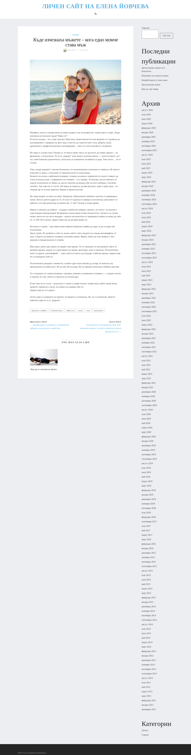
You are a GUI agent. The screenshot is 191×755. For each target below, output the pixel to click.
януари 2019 (147, 495)
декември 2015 (149, 553)
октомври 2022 (149, 307)
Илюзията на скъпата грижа (155, 75)
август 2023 (147, 262)
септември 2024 (149, 204)
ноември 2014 (148, 611)
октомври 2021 (149, 347)
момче (80, 310)
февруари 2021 (149, 383)
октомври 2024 (149, 199)
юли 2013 (146, 682)
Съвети (145, 735)
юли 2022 (146, 316)
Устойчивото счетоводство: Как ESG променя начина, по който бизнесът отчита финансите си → (100, 328)
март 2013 (146, 696)
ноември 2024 (148, 195)
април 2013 (147, 691)
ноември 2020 (148, 396)
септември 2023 (149, 257)
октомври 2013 (149, 669)
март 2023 (146, 284)
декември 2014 (149, 606)
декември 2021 (149, 338)
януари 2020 (147, 441)
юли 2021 (146, 360)
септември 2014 (149, 620)
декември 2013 (149, 660)
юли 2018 (146, 512)
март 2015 (146, 593)
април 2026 (147, 123)
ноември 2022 (148, 302)
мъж (88, 310)
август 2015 (147, 571)
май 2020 (146, 423)
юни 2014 (146, 633)
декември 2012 (149, 709)
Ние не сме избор (150, 89)
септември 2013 (149, 673)
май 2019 (146, 477)
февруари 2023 (149, 289)
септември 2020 (149, 405)
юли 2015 (146, 575)
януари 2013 (147, 705)
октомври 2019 (149, 454)
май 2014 (146, 638)
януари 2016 (147, 548)
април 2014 (147, 642)
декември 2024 (149, 190)
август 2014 (147, 624)
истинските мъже (56, 310)
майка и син (70, 310)
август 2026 (147, 110)
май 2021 (146, 369)
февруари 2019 (149, 490)
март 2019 (146, 486)
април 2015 (147, 588)
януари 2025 (147, 186)
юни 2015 (146, 579)
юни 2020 (146, 418)
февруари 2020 (149, 436)
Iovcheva (71, 50)
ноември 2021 (148, 342)
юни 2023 (146, 271)
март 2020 (146, 432)
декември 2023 (149, 244)
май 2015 (146, 584)
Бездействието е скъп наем (154, 80)
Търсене (145, 28)
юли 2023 (146, 266)
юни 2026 (146, 119)
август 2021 (147, 356)
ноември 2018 (148, 503)
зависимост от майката (39, 310)
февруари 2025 (149, 181)
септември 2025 (149, 150)
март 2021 (146, 378)
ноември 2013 (148, 664)
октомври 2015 (149, 562)
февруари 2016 (149, 544)
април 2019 (147, 481)
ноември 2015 (148, 557)
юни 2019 (146, 472)
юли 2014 (146, 629)
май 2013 (146, 687)
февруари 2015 (149, 597)
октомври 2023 (149, 253)
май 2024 (146, 222)
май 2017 (146, 530)
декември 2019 (149, 445)
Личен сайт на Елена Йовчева (95, 6)
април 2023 (147, 280)
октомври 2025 (149, 146)
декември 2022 (149, 298)
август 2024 (147, 208)
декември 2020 (149, 392)
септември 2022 (149, 311)
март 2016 (146, 539)
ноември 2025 (148, 141)
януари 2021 (147, 387)
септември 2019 (149, 459)
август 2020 (147, 410)
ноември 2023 (148, 249)
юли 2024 (146, 213)
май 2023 (146, 275)
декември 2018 (149, 499)
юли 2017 (146, 526)
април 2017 (147, 535)
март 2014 (146, 647)
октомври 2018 (149, 508)
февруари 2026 (149, 128)
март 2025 (146, 177)
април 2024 (147, 226)
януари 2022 (147, 333)
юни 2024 (146, 217)
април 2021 (147, 374)
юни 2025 (146, 164)
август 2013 (147, 678)
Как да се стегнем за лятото (44, 369)
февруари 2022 (149, 329)
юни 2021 (146, 365)
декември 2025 (149, 137)
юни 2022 (146, 320)
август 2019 (147, 463)
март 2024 (146, 231)
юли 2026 (146, 114)
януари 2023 (147, 293)
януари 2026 (147, 132)
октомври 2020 (149, 401)
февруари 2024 (149, 235)
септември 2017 (149, 521)
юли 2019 (146, 468)
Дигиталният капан (151, 84)
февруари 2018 (149, 517)
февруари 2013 (149, 700)
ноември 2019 (148, 450)
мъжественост (98, 310)
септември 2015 (149, 566)
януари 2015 (147, 602)
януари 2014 (147, 656)
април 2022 (147, 325)
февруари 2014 (149, 651)
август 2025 (147, 155)
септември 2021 (149, 351)
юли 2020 (146, 414)
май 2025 (146, 168)
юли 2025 (146, 159)
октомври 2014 (149, 615)
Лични (75, 35)
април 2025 (147, 172)
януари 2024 (147, 240)
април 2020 (147, 427)
